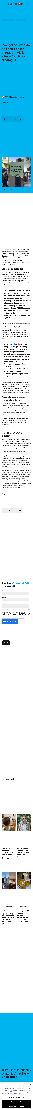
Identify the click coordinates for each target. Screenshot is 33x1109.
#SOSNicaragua (23, 308)
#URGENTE (8, 344)
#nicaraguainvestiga (12, 364)
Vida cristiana (20, 20)
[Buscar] (26, 4)
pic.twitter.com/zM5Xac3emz (16, 310)
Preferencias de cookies (16, 1097)
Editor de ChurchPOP (10, 96)
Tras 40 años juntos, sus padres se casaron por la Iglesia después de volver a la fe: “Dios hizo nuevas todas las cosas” (8, 915)
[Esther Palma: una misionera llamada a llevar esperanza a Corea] (24, 822)
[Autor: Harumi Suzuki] (4, 828)
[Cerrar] (31, 1084)
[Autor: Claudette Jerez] (19, 886)
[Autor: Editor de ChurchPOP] (3, 97)
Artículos (4, 20)
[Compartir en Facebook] (4, 119)
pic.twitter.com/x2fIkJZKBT (16, 369)
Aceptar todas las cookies (16, 1106)
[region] (16, 1095)
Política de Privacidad (14, 1093)
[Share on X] (15, 119)
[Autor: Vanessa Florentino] (19, 828)
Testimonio (12, 20)
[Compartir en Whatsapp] (9, 119)
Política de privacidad (21, 616)
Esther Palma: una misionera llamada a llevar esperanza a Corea (23, 853)
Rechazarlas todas (16, 1101)
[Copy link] (20, 119)
